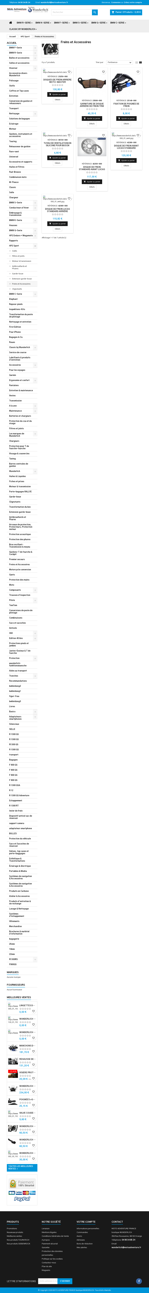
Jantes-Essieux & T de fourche (19, 652)
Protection (14, 658)
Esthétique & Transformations (17, 860)
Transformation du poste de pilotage (21, 316)
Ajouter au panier (57, 94)
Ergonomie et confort (19, 380)
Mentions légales (49, 1232)
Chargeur (13, 198)
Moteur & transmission (21, 261)
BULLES (13, 834)
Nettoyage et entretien (20, 322)
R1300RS (13, 959)
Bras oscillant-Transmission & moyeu (19, 546)
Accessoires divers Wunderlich (18, 74)
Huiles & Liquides (17, 476)
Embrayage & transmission (15, 214)
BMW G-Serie (98, 23)
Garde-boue (17, 274)
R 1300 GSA (14, 785)
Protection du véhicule (20, 839)
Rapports (13, 241)
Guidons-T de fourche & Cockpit (20, 553)
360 (11, 633)
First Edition (15, 327)
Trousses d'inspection (19, 595)
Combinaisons (15, 618)
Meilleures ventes (14, 1236)
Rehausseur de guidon (19, 147)
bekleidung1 (15, 691)
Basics (12, 712)
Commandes (82, 1232)
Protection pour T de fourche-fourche (19, 447)
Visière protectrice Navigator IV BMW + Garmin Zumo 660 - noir (27, 1073)
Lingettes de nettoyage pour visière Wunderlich (27, 1006)
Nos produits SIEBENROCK (18, 1244)
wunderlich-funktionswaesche (17, 665)
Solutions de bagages (19, 119)
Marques (13, 972)
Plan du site (47, 1266)
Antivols (13, 628)
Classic (12, 187)
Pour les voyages (17, 370)
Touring (13, 142)
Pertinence (120, 62)
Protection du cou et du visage (20, 422)
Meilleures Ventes (19, 997)
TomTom (13, 605)
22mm (12, 954)
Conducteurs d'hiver (19, 208)
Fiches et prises (16, 482)
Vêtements (14, 921)
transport (13, 755)
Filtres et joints (18, 256)
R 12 (11, 791)
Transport (14, 109)
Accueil (12, 43)
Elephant (13, 299)
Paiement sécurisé (50, 1244)
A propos (46, 1240)
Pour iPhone (15, 332)
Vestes (12, 396)
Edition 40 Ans (16, 638)
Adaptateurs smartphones (15, 718)
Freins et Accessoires (21, 284)
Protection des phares (19, 540)
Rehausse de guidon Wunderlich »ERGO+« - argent (27, 1059)
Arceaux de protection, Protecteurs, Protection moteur (20, 527)
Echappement (15, 801)
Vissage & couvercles (19, 454)
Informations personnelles (88, 1229)
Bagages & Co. (16, 337)
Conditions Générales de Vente (55, 1236)
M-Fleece (13, 182)
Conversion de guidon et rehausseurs (20, 102)
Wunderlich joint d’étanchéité (27, 1032)
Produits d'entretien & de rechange (20, 903)
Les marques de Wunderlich (16, 435)
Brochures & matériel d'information (19, 933)
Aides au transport (18, 671)
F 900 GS (13, 765)
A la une (13, 406)
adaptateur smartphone (20, 829)
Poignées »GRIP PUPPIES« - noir (27, 1100)
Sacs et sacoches (17, 623)
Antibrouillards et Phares (19, 267)
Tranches (13, 676)
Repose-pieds (16, 304)
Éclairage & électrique (20, 866)
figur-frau (14, 696)
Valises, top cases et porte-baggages (19, 852)
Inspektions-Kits (17, 309)
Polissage (13, 81)
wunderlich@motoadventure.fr (54, 2)
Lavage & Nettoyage (19, 909)
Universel (13, 157)
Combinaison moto (17, 177)
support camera (16, 823)
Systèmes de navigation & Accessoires (20, 877)
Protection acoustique (20, 534)
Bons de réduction (85, 1244)
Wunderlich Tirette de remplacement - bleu (27, 1019)
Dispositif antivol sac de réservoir (20, 817)
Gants (12, 575)
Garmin (12, 375)
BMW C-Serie (117, 23)
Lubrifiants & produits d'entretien (19, 359)
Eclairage (13, 124)
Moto (11, 585)
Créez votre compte (133, 2)
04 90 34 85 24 (24, 2)
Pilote (12, 600)
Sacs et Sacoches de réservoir (19, 845)
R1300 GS (13, 745)
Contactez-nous (49, 1263)
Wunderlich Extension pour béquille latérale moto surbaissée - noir (27, 1126)
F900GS (13, 965)
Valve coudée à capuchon (27, 1113)
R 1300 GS (14, 734)
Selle (11, 193)
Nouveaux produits (15, 1232)
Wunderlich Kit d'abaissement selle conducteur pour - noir (27, 1153)
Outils (12, 86)
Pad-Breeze (15, 172)
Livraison (45, 1229)
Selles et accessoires (19, 63)
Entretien (13, 96)
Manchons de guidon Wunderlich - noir (27, 1046)
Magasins (46, 1270)
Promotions (12, 1229)
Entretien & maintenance (21, 391)
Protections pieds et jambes (19, 645)
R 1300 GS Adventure (19, 796)
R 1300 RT (14, 806)
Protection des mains (19, 580)
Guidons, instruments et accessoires (20, 135)
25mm (12, 944)
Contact (117, 1222)
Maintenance (15, 411)
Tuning (12, 459)
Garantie (45, 1248)
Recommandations (18, 681)
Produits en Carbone (19, 891)
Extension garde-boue (22, 279)
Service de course (17, 353)
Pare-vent (14, 152)
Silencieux (14, 724)
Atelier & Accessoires (19, 896)
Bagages (13, 760)
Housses (13, 225)
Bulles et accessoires (19, 58)
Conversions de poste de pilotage (20, 612)
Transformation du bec (20, 507)
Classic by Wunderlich (22, 29)
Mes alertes (82, 1248)
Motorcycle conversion (20, 570)
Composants (15, 590)
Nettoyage (14, 114)
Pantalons (14, 386)
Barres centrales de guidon (18, 465)
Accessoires (15, 365)
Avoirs (79, 1236)
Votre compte (86, 1222)
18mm (12, 949)
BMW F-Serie (61, 23)
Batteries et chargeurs (20, 416)
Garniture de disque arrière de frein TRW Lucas (92, 106)
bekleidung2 (15, 686)
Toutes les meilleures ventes (20, 1167)
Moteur (12, 129)
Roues (12, 342)
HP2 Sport (14, 246)
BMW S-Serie (80, 23)
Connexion (115, 2)
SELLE (12, 729)
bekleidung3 (15, 701)
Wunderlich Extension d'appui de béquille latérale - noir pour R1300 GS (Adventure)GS (27, 1140)
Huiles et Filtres (16, 167)
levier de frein (16, 811)
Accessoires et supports (20, 162)
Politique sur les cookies (52, 1259)
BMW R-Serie (24, 23)
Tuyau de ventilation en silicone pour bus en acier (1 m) (57, 145)
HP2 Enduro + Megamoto (21, 236)
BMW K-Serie (42, 23)
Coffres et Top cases (19, 91)
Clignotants (17, 289)
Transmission (15, 401)
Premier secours (17, 560)
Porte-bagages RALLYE (20, 492)
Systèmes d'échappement (16, 915)
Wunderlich (14, 471)
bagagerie (14, 939)
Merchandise (15, 926)
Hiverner (13, 68)
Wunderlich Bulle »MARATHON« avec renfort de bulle (27, 1086)
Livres (12, 707)
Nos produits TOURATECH (18, 1240)
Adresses (81, 1240)
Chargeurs (14, 441)
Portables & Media (18, 871)
